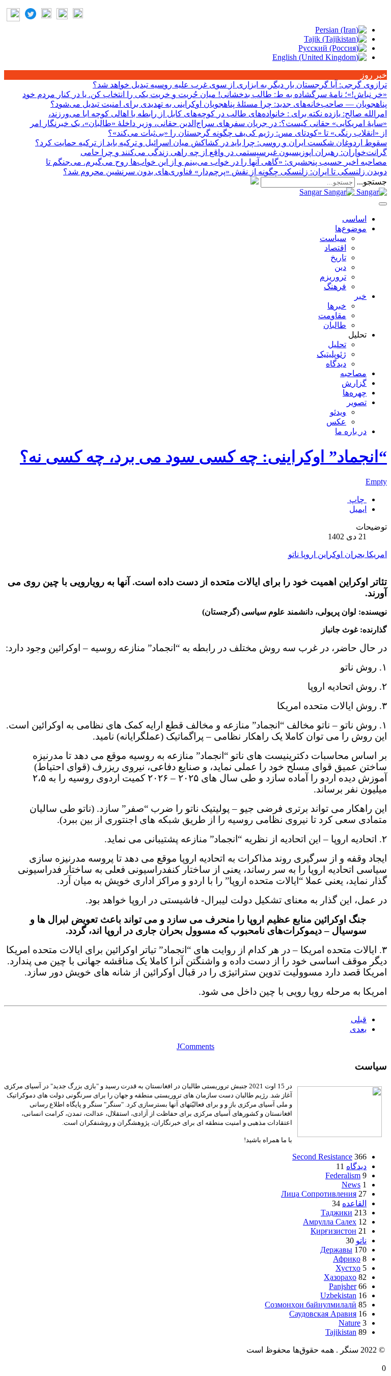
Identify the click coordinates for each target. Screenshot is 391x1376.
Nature (349, 1323)
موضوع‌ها (351, 228)
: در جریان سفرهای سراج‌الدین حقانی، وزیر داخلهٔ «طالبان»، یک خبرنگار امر (208, 123)
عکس (336, 421)
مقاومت (332, 315)
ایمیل (358, 509)
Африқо (346, 1259)
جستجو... (372, 181)
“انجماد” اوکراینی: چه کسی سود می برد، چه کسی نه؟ (203, 456)
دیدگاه (336, 363)
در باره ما (351, 431)
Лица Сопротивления (318, 1193)
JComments (195, 1046)
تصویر (357, 402)
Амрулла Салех (329, 1221)
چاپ (357, 499)
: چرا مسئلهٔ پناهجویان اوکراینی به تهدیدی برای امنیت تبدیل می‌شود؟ (218, 104)
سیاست (333, 238)
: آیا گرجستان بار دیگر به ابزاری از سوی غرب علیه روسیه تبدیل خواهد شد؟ (240, 84)
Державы (336, 1249)
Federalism (342, 1175)
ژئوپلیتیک (331, 354)
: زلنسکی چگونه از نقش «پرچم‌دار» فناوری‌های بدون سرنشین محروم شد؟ (225, 171)
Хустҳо (348, 1268)
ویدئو (338, 412)
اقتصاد (335, 247)
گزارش (354, 383)
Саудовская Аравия (322, 1313)
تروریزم (333, 276)
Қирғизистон (333, 1231)
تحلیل (337, 344)
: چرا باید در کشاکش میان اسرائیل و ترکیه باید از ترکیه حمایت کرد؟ (211, 142)
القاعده (354, 1203)
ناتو (293, 554)
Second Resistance (322, 1156)
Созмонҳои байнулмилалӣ (310, 1304)
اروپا (307, 554)
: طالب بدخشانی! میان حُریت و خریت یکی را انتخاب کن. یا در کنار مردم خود (204, 94)
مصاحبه (353, 373)
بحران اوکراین (340, 554)
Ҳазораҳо (340, 1277)
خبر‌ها (336, 305)
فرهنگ (335, 286)
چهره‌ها (355, 392)
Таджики (336, 1212)
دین (340, 267)
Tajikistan (340, 1332)
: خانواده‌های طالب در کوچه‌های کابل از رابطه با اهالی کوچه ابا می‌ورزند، (217, 113)
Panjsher (342, 1286)
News (351, 1184)
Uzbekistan (338, 1295)
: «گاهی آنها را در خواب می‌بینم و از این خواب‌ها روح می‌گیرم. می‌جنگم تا (216, 162)
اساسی (354, 219)
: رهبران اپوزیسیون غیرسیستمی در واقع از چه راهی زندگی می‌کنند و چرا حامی (233, 152)
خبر (360, 296)
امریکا (376, 554)
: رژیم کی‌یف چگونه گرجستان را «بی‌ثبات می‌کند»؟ (247, 133)
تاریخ (338, 257)
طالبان (334, 325)
